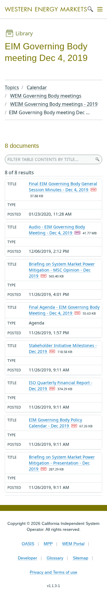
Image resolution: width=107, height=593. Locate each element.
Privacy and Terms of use (53, 572)
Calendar (37, 87)
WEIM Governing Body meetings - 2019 (53, 104)
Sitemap (80, 558)
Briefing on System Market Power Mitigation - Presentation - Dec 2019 (62, 463)
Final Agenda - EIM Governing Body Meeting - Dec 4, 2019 (64, 310)
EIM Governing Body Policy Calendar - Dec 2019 (55, 423)
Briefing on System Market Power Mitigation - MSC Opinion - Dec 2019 (62, 270)
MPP (48, 543)
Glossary (55, 558)
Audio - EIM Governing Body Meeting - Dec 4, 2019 (57, 230)
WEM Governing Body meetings (45, 95)
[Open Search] (90, 9)
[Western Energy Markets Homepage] (46, 9)
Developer (27, 558)
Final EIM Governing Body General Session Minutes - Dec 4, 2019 (63, 186)
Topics (12, 87)
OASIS (28, 543)
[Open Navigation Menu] (100, 9)
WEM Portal (73, 543)
